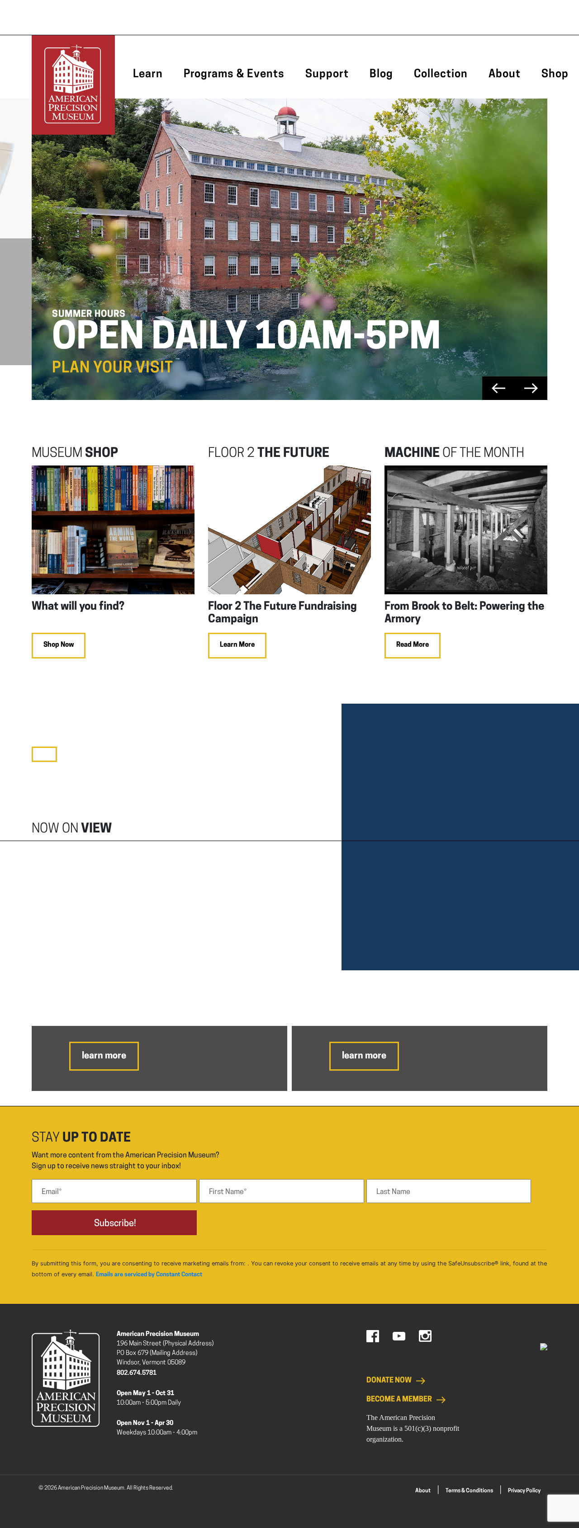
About (505, 74)
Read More (412, 645)
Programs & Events (234, 74)
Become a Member (399, 1399)
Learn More (237, 645)
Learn (148, 74)
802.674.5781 (137, 1373)
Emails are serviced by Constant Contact (149, 1275)
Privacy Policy (524, 1491)
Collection (441, 74)
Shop (555, 74)
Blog (381, 74)
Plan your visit (112, 368)
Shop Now (58, 645)
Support (327, 74)
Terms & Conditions (469, 1491)
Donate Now (389, 1380)
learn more (104, 1056)
